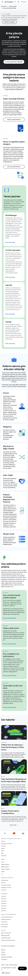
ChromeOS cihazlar (6, 885)
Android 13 (3, 906)
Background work (10, 8)
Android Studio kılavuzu (6, 917)
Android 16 (3, 898)
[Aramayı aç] (15, 2)
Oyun (2, 862)
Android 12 (3, 908)
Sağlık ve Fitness (5, 866)
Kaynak (3, 848)
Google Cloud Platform (6, 957)
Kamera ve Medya (5, 869)
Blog (2, 853)
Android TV (3, 890)
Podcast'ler (3, 855)
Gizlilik (2, 871)
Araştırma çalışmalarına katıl (8, 940)
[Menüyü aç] (2, 2)
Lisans (7, 964)
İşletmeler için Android (6, 843)
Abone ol (22, 968)
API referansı (4, 922)
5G (2, 874)
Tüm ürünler (4, 959)
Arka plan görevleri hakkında (13, 62)
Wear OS (3, 882)
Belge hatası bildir (5, 935)
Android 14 (3, 903)
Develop (4, 6)
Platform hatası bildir (6, 933)
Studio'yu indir (4, 924)
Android (3, 841)
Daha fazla (14, 825)
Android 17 (3, 896)
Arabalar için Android (6, 887)
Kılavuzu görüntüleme (13, 119)
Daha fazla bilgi (10, 242)
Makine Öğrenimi (5, 864)
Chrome (3, 952)
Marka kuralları (13, 964)
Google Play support (6, 937)
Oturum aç (23, 1)
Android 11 (3, 910)
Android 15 (3, 901)
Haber (2, 850)
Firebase (3, 954)
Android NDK (4, 926)
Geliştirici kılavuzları (6, 919)
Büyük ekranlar (4, 880)
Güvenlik (3, 846)
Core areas (13, 6)
